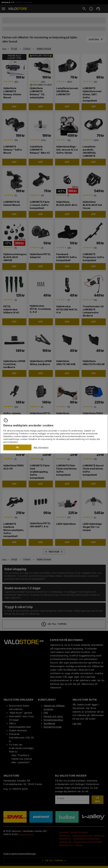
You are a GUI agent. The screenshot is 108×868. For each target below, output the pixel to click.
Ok (17, 447)
